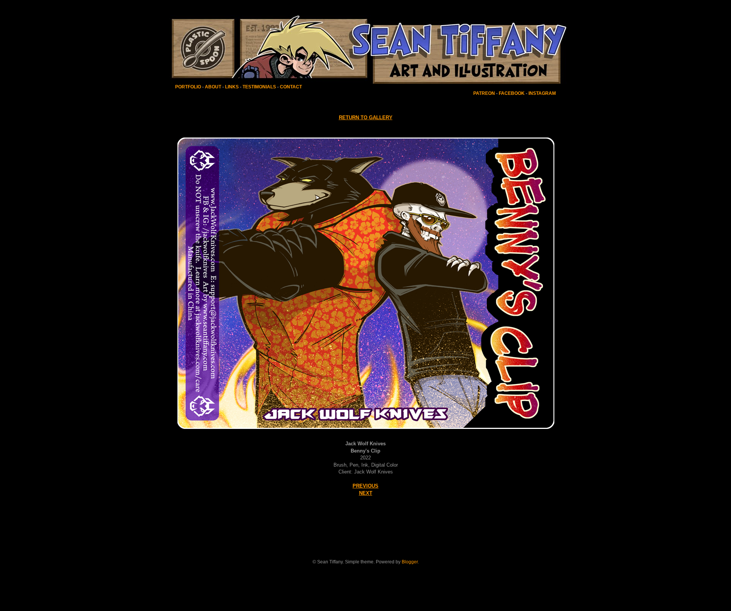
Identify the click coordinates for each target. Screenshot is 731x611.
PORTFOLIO (188, 87)
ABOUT (213, 87)
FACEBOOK (512, 93)
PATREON (484, 93)
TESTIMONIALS (258, 87)
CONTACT (291, 87)
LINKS (232, 87)
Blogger (410, 562)
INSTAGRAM (542, 93)
